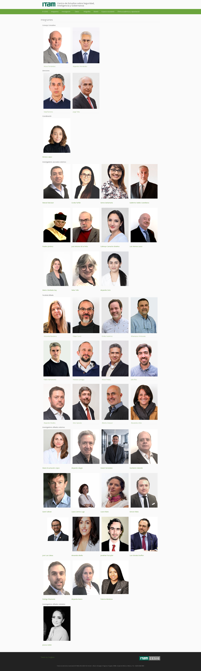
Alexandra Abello (77, 555)
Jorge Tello (76, 112)
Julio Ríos (134, 380)
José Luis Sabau (47, 555)
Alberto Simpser (107, 423)
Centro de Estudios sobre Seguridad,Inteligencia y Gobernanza (75, 4)
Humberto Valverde (136, 468)
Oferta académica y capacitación (128, 12)
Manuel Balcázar (48, 203)
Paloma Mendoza (106, 599)
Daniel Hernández (106, 468)
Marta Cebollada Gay (49, 290)
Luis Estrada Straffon (137, 555)
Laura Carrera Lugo (78, 512)
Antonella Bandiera (50, 336)
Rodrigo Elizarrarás (48, 599)
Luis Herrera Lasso (136, 246)
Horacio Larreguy (78, 380)
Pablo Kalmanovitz (50, 380)
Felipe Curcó (77, 336)
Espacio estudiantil (108, 12)
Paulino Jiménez (47, 246)
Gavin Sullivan (47, 512)
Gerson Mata (134, 512)
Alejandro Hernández (80, 66)
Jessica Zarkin (47, 645)
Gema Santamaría (106, 203)
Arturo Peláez (106, 380)
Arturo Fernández (49, 66)
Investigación (66, 12)
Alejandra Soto (105, 290)
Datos (77, 12)
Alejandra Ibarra (77, 599)
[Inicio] (50, 4)
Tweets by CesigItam (48, 657)
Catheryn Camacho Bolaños (110, 246)
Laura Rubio (104, 512)
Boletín (96, 12)
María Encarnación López (51, 468)
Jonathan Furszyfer (106, 555)
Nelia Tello (75, 290)
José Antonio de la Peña (80, 246)
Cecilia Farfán (76, 203)
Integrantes (55, 12)
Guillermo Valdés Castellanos (139, 203)
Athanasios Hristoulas (138, 336)
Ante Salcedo (77, 423)
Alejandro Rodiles (49, 423)
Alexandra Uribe (136, 423)
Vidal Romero (48, 112)
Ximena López (47, 157)
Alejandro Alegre (77, 468)
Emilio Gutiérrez (107, 336)
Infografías (87, 12)
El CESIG (45, 12)
